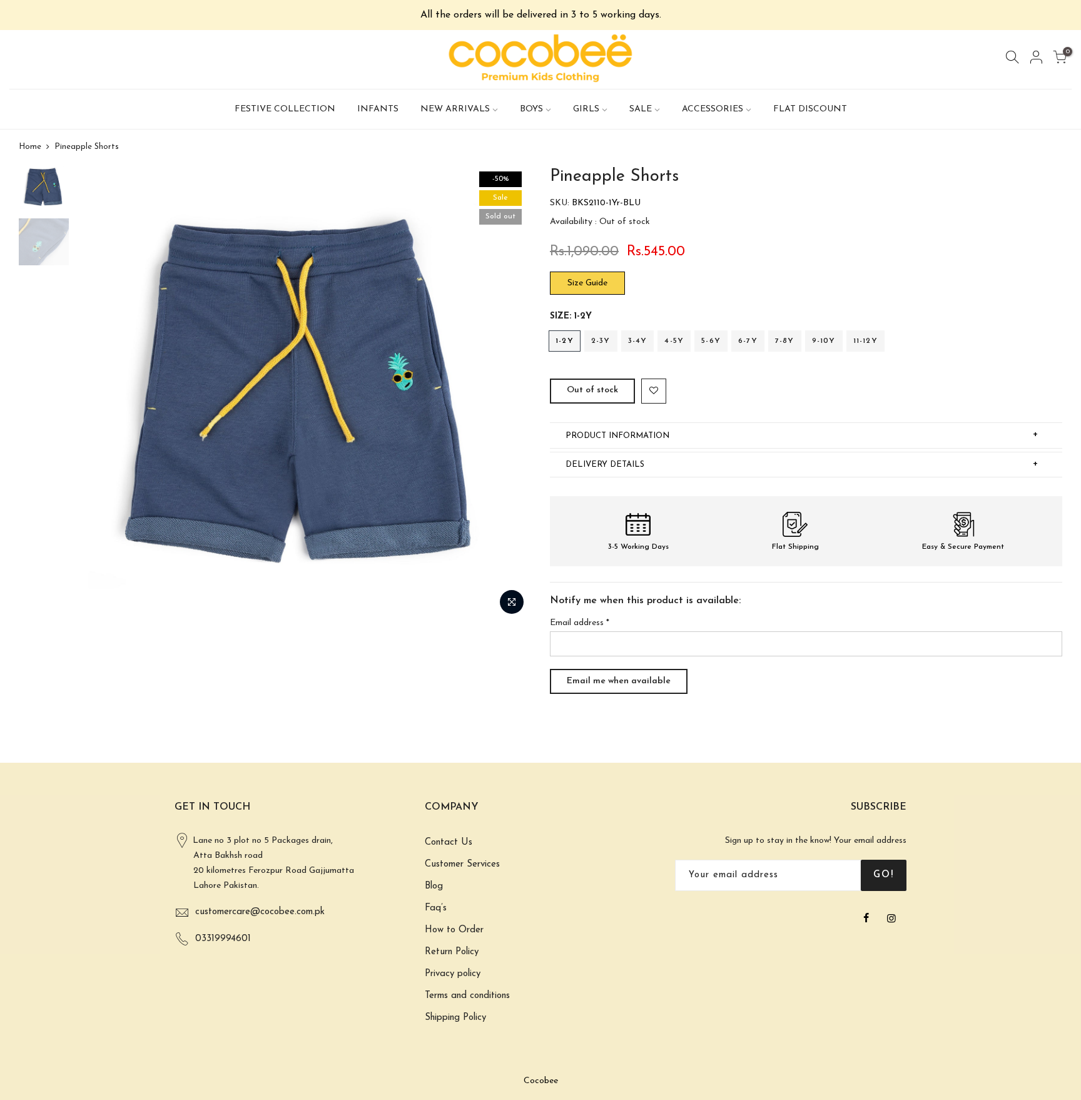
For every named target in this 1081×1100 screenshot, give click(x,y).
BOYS (531, 109)
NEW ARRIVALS (455, 109)
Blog (434, 886)
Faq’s (436, 908)
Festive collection (285, 109)
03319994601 (223, 939)
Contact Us (448, 842)
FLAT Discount (810, 109)
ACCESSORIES (712, 109)
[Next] (509, 393)
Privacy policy (452, 974)
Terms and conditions (467, 996)
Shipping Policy (455, 1017)
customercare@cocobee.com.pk (260, 912)
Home (30, 147)
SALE (640, 109)
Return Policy (452, 952)
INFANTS (377, 109)
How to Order (454, 930)
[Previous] (97, 393)
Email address (579, 623)
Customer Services (462, 864)
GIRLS (586, 109)
